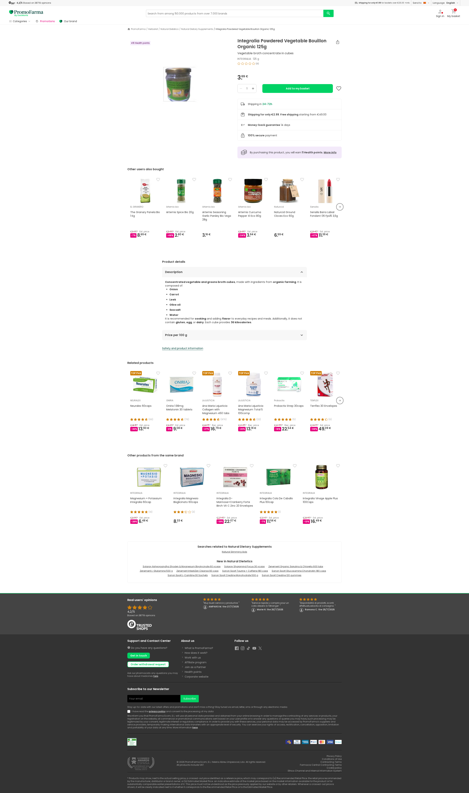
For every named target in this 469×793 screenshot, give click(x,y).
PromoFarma (138, 29)
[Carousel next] (340, 207)
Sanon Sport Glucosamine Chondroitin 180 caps (299, 570)
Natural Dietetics (169, 29)
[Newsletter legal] (129, 711)
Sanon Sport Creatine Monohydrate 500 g (234, 575)
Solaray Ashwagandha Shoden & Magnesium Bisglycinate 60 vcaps (182, 566)
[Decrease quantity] (241, 88)
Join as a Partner (195, 667)
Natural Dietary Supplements (197, 29)
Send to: (417, 2)
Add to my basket (298, 88)
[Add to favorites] (339, 88)
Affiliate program (195, 662)
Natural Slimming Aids (234, 551)
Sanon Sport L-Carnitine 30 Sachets (188, 575)
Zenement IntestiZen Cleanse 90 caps (197, 570)
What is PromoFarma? (199, 648)
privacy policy (157, 711)
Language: (444, 2)
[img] (179, 84)
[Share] (338, 42)
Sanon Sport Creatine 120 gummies (281, 575)
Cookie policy (334, 767)
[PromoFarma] (26, 13)
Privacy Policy (334, 756)
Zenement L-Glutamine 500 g (156, 570)
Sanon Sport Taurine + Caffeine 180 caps (245, 570)
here (155, 676)
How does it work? (196, 653)
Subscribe (189, 698)
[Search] (328, 13)
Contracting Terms (331, 762)
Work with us (193, 657)
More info (330, 152)
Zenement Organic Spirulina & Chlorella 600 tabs (295, 566)
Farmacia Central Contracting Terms (321, 764)
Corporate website (196, 676)
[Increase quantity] (253, 88)
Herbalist (153, 29)
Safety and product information (182, 348)
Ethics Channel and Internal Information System (315, 770)
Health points (193, 672)
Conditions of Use (332, 759)
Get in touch (138, 655)
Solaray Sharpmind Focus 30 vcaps (244, 566)
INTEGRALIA (244, 59)
